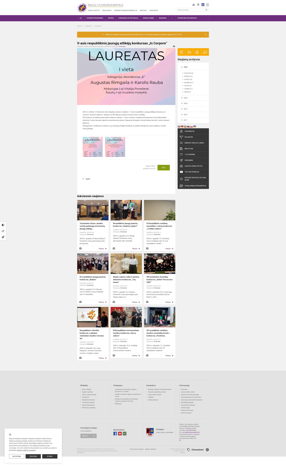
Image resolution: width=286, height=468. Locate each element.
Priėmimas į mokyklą (88, 407)
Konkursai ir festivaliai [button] (128, 18)
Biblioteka (189, 149)
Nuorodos (184, 389)
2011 (185, 120)
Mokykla (143, 10)
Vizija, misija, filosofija (89, 394)
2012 (185, 114)
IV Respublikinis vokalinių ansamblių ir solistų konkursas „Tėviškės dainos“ (159, 226)
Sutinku (50, 456)
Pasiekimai (189, 160)
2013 (185, 109)
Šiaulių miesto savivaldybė (164, 432)
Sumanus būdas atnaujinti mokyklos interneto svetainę (177, 450)
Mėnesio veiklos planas (194, 143)
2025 (185, 98)
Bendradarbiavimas (88, 405)
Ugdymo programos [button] (95, 18)
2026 (185, 67)
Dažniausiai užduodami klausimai (191, 400)
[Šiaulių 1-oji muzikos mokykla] (82, 7)
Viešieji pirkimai (153, 400)
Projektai (189, 137)
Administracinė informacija (125, 10)
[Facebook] (115, 433)
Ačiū (164, 168)
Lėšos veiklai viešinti (154, 394)
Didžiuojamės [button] (148, 18)
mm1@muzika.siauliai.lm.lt (191, 432)
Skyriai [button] (111, 18)
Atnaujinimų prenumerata (195, 186)
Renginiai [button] (162, 18)
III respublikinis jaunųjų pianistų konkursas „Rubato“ (93, 278)
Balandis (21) (188, 82)
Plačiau (101, 249)
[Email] (124, 433)
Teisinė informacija (187, 410)
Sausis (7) (187, 92)
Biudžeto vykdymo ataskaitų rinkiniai (159, 389)
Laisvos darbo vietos (193, 166)
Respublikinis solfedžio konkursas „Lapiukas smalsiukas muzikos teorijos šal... (92, 334)
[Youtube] (120, 433)
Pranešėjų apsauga (187, 402)
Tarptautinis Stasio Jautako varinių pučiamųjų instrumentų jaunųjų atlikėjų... (92, 226)
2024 (185, 103)
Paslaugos (106, 10)
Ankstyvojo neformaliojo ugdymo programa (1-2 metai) (126, 390)
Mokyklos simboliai (88, 400)
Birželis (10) (188, 76)
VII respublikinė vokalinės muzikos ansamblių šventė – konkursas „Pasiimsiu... (158, 333)
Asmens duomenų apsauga (190, 394)
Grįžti (88, 179)
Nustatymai (17, 456)
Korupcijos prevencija (188, 405)
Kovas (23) (187, 85)
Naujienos (88, 26)
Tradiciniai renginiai (88, 402)
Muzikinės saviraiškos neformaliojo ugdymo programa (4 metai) (126, 400)
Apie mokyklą (86, 389)
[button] (193, 4)
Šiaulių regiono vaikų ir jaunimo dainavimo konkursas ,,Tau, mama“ (126, 279)
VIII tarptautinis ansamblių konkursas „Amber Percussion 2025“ (159, 279)
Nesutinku (33, 456)
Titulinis (79, 26)
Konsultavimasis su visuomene (191, 397)
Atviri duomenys (186, 413)
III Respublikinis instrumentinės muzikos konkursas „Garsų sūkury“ (126, 333)
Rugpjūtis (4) (188, 73)
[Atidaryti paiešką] (206, 10)
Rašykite (85, 436)
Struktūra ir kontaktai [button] (187, 18)
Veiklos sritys (94, 10)
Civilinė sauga (185, 407)
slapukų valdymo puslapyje (26, 450)
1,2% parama (190, 154)
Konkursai (98, 26)
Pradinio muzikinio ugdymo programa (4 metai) (128, 395)
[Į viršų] (207, 449)
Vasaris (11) (188, 89)
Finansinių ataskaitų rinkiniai (157, 392)
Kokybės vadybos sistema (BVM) (195, 179)
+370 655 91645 (191, 430)
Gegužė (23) (188, 79)
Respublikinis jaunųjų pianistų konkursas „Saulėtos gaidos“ (125, 224)
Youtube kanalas (192, 172)
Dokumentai (189, 131)
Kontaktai (154, 10)
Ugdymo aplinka (87, 392)
